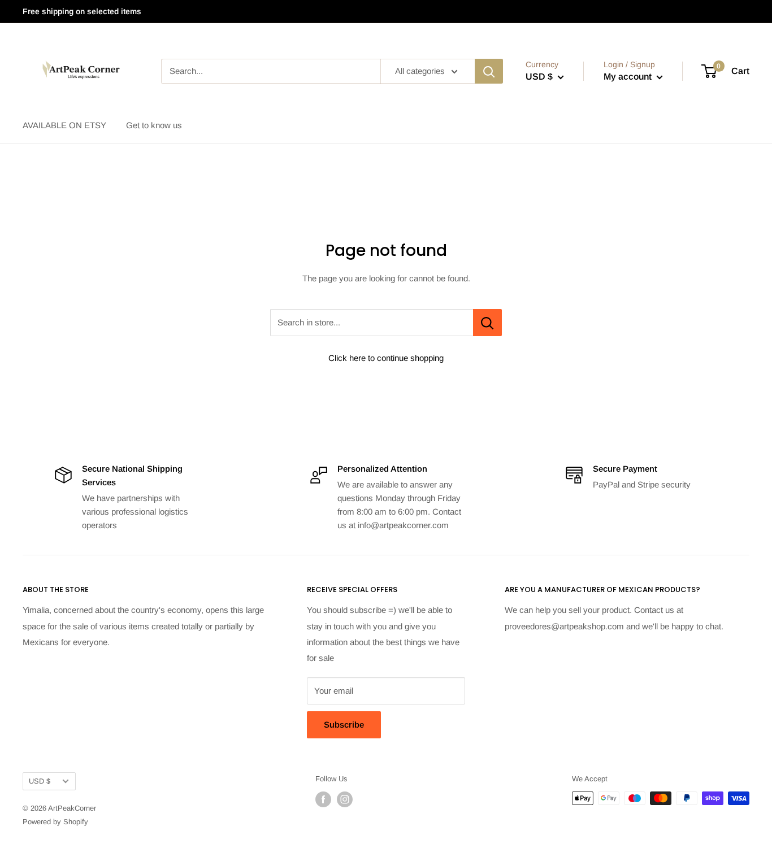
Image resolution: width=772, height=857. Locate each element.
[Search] (489, 71)
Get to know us (154, 125)
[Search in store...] (487, 322)
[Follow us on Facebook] (323, 799)
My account (629, 76)
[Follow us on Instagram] (345, 799)
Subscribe (344, 724)
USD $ (39, 781)
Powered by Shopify (55, 821)
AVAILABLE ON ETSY (64, 125)
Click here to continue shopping (386, 358)
